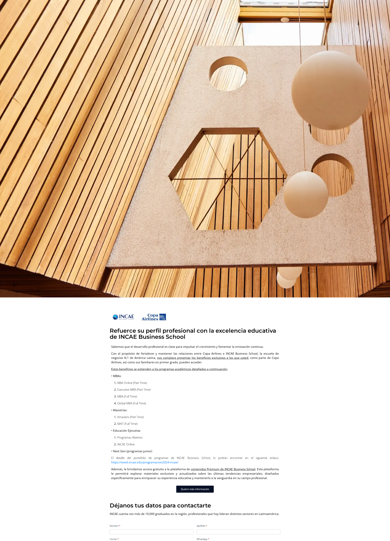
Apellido (202, 525)
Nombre (115, 525)
